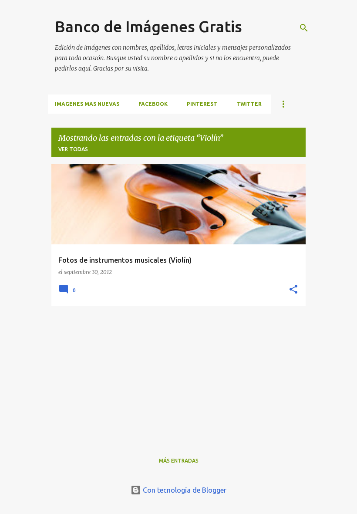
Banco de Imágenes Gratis (148, 26)
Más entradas (179, 460)
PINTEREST (202, 104)
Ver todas (73, 149)
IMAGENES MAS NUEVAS (87, 104)
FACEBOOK (153, 104)
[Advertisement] (178, 374)
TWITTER (249, 104)
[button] (293, 290)
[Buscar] (304, 27)
